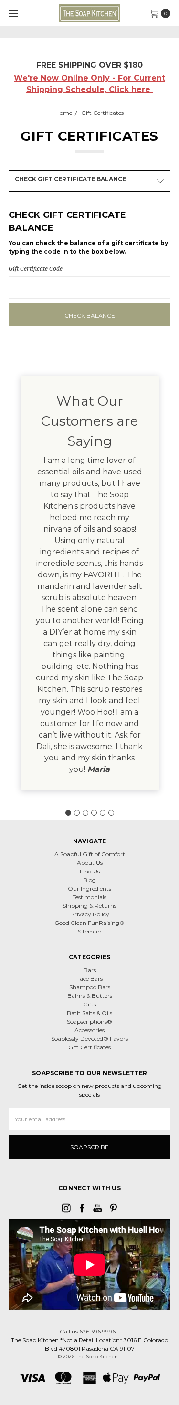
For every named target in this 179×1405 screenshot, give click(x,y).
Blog (89, 879)
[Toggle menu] (13, 13)
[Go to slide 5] (102, 813)
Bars (90, 970)
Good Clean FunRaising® (89, 922)
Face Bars (89, 978)
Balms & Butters (89, 995)
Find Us (90, 871)
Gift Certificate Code (36, 269)
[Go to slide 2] (77, 813)
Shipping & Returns (89, 905)
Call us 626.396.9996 (88, 1331)
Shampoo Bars (89, 987)
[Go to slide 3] (85, 813)
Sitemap (89, 931)
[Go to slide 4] (94, 813)
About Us (90, 862)
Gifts (89, 1004)
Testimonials (89, 897)
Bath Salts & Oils (89, 1012)
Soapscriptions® (89, 1021)
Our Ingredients (89, 888)
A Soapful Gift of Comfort (89, 854)
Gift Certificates (89, 1047)
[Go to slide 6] (111, 813)
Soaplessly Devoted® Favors (89, 1038)
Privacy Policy (89, 914)
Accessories (89, 1030)
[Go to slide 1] (68, 813)
